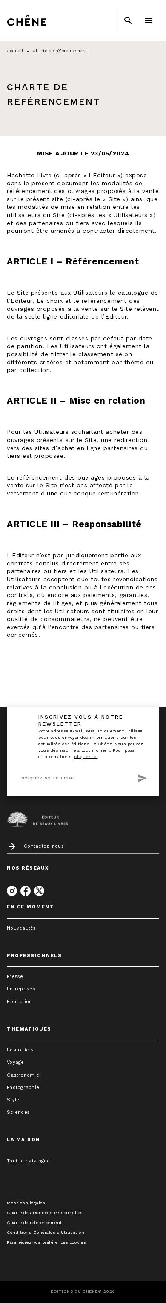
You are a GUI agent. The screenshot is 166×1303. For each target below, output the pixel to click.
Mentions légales (26, 1203)
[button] (83, 928)
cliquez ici (86, 756)
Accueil (15, 50)
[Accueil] (42, 20)
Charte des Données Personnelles (45, 1212)
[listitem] (12, 891)
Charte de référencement (34, 1222)
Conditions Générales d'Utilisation (45, 1232)
